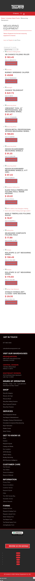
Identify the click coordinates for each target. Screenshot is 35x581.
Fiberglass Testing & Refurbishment (12, 420)
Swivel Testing (7, 431)
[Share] (4, 578)
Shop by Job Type (8, 396)
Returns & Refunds (8, 475)
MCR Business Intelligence (10, 460)
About (4, 438)
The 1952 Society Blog (9, 496)
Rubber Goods (7, 428)
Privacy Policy (6, 482)
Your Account (6, 467)
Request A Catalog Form (9, 511)
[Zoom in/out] (0, 578)
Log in (5, 40)
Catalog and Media (8, 446)
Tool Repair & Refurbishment (10, 417)
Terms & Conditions (8, 472)
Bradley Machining (8, 457)
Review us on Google (18, 546)
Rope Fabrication (7, 425)
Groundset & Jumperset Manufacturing (13, 423)
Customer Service (8, 487)
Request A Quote (7, 443)
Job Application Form (8, 525)
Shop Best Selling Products (10, 401)
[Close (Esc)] (5, 578)
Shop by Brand (7, 398)
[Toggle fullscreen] (2, 578)
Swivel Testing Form (8, 516)
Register (10, 40)
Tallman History (7, 454)
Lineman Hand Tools (13, 18)
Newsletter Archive (8, 498)
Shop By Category (8, 393)
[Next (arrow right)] (2, 580)
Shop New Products (8, 407)
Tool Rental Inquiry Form (9, 522)
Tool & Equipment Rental (9, 414)
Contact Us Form (7, 508)
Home (3, 18)
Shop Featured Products (9, 404)
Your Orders (6, 469)
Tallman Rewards (7, 501)
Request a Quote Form (9, 514)
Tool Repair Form (7, 519)
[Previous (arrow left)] (0, 580)
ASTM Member (7, 452)
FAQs (4, 493)
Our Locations (7, 449)
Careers (5, 441)
